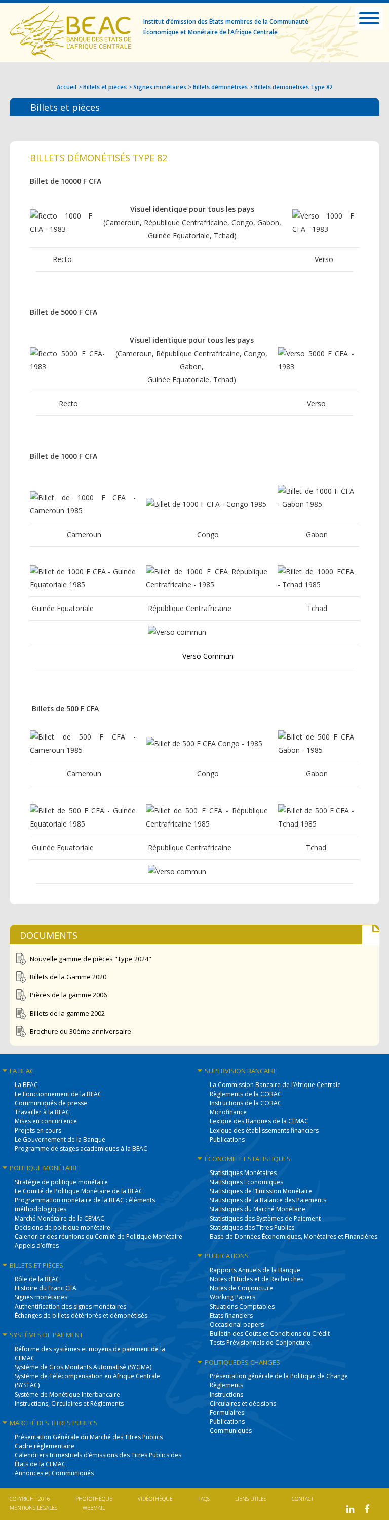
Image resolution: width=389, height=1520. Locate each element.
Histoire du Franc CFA (45, 1288)
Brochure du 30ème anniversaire (80, 1031)
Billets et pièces (105, 87)
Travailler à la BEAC (42, 1112)
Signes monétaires (159, 87)
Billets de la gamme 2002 (67, 1013)
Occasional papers (237, 1324)
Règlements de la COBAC (246, 1094)
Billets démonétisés (220, 87)
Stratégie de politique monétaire (61, 1182)
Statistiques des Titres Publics (252, 1227)
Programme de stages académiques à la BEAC (81, 1148)
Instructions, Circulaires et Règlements (69, 1403)
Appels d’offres (37, 1245)
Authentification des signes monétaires (70, 1306)
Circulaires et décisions (243, 1403)
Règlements (226, 1385)
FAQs (204, 1498)
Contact (303, 1498)
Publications (227, 1139)
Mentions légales (33, 1507)
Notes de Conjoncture (241, 1288)
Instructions (226, 1394)
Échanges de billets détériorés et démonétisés (81, 1315)
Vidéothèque (155, 1498)
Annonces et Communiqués (54, 1473)
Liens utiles (250, 1498)
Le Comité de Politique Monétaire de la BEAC (79, 1191)
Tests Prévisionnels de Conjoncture (260, 1342)
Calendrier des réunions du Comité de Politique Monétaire (98, 1236)
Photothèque (93, 1498)
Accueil (66, 87)
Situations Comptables (242, 1306)
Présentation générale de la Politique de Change (279, 1376)
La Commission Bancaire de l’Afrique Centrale (275, 1084)
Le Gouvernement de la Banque (60, 1139)
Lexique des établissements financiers (264, 1130)
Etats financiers (231, 1315)
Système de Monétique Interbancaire (67, 1394)
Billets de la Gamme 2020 (68, 976)
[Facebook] (366, 1509)
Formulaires (227, 1412)
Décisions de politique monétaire (62, 1227)
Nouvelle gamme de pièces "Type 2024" (90, 958)
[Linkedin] (350, 1509)
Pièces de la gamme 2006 (68, 995)
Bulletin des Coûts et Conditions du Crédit (270, 1333)
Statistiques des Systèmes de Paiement (265, 1218)
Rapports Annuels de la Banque (255, 1270)
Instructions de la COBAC (246, 1103)
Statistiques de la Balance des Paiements (268, 1200)
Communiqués (231, 1430)
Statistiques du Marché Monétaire (257, 1209)
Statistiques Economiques (246, 1182)
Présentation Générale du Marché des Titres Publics (89, 1436)
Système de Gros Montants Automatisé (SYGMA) (83, 1367)
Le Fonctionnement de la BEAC (58, 1094)
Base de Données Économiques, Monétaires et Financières (293, 1236)
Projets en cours (38, 1130)
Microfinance (228, 1112)
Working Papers (232, 1297)
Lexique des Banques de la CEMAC (259, 1121)
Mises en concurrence (46, 1121)
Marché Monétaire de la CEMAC (59, 1218)
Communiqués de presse (51, 1103)
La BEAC (26, 1084)
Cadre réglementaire (44, 1446)
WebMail (94, 1507)
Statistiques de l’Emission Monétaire (261, 1191)
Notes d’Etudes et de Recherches (256, 1279)
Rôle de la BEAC (37, 1279)
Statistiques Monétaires (243, 1172)
